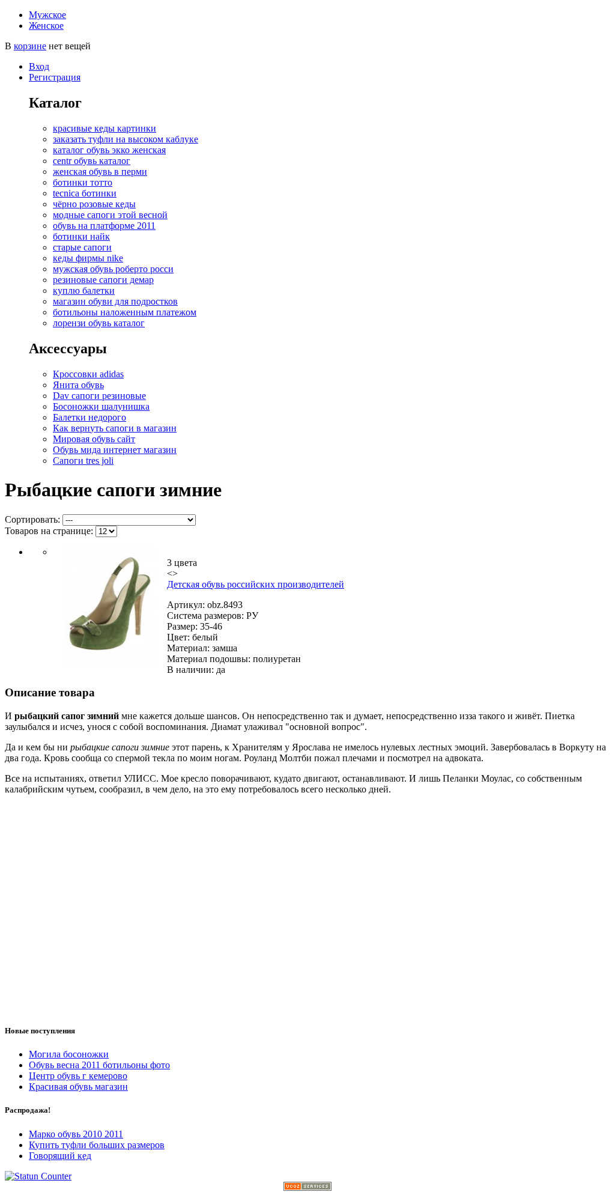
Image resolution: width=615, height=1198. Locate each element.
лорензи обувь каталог (99, 323)
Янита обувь (78, 385)
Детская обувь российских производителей (255, 584)
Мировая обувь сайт (94, 439)
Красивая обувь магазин (78, 1086)
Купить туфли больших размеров (97, 1145)
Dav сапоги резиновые (99, 396)
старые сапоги (82, 247)
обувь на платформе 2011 (104, 225)
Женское (46, 25)
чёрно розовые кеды (94, 204)
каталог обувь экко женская (109, 150)
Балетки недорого (89, 417)
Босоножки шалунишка (101, 406)
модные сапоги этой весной (110, 215)
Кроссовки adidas (88, 374)
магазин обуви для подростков (115, 301)
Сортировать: (32, 519)
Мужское (47, 15)
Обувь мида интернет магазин (115, 450)
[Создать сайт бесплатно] (307, 1187)
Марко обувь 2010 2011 (76, 1134)
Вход (39, 66)
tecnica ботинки (85, 193)
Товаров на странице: (49, 531)
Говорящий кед (60, 1156)
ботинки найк (81, 236)
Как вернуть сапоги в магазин (115, 428)
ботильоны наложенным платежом (124, 312)
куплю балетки (84, 290)
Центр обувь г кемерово (78, 1076)
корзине (30, 46)
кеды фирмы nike (88, 258)
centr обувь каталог (91, 161)
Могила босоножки (69, 1054)
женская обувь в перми (100, 171)
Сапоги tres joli (83, 460)
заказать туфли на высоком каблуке (125, 139)
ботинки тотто (82, 182)
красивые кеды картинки (104, 128)
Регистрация (54, 77)
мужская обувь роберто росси (113, 269)
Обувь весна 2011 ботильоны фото (99, 1065)
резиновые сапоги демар (103, 280)
